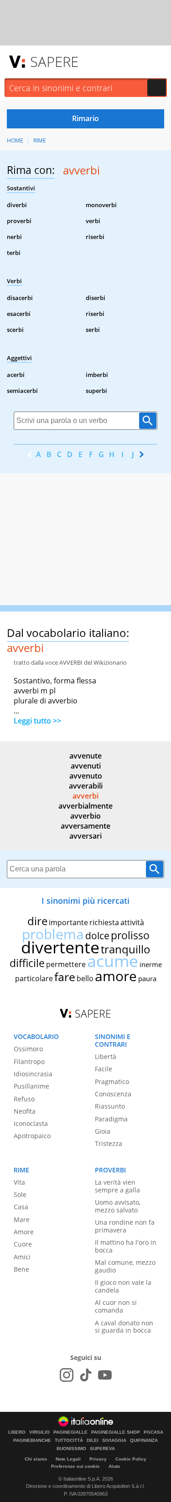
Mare (22, 1219)
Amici (22, 1257)
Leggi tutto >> (37, 721)
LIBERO (17, 1432)
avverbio (85, 816)
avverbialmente (85, 806)
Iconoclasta (31, 1123)
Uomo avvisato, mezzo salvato (117, 1206)
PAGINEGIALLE (70, 1432)
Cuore (23, 1244)
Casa (21, 1206)
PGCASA (153, 1432)
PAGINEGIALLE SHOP (115, 1432)
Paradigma (111, 1119)
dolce (97, 935)
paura (147, 978)
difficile (27, 963)
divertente (60, 947)
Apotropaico (32, 1135)
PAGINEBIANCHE (32, 1440)
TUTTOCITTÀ (69, 1440)
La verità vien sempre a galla (117, 1186)
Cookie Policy (130, 1458)
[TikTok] (85, 1375)
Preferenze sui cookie (75, 1466)
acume (112, 961)
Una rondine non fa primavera (125, 1226)
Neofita (25, 1111)
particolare (34, 978)
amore (116, 976)
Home (15, 140)
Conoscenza (113, 1094)
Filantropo (29, 1061)
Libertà (105, 1056)
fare (64, 976)
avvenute (85, 756)
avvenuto (85, 776)
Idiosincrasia (33, 1073)
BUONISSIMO (71, 1448)
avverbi (85, 796)
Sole (20, 1194)
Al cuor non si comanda (116, 1306)
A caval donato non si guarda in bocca (124, 1327)
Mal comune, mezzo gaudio (125, 1266)
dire (37, 920)
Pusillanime (31, 1086)
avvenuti (86, 766)
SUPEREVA (102, 1448)
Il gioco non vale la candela (123, 1286)
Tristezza (108, 1143)
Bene (21, 1269)
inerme (151, 964)
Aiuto (114, 1466)
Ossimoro (28, 1048)
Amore (24, 1231)
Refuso (24, 1099)
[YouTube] (104, 1375)
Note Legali (68, 1458)
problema (53, 934)
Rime (39, 140)
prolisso (130, 935)
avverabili (86, 786)
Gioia (102, 1131)
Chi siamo (36, 1458)
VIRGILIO (39, 1432)
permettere (66, 964)
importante (68, 922)
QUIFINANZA (144, 1440)
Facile (103, 1068)
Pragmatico (112, 1081)
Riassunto (110, 1106)
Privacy (98, 1458)
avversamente (85, 826)
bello (85, 978)
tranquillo (125, 949)
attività (132, 922)
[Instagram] (66, 1375)
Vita (19, 1182)
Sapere (54, 61)
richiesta (104, 922)
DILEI (92, 1440)
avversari (85, 836)
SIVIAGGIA (114, 1440)
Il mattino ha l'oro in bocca (125, 1246)
